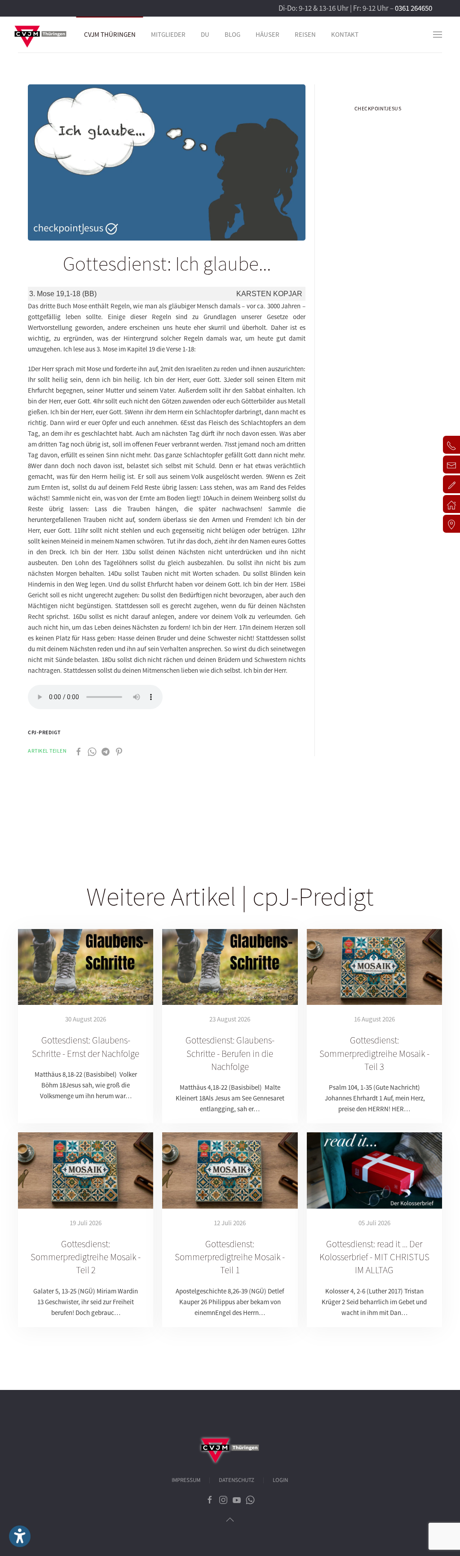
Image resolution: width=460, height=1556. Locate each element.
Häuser (267, 34)
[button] (437, 35)
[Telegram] (105, 750)
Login (280, 1480)
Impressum (186, 1480)
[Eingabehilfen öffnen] (20, 1536)
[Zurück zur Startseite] (40, 35)
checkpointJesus (378, 108)
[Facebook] (78, 750)
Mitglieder (168, 34)
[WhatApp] (92, 750)
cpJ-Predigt (44, 732)
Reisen (305, 34)
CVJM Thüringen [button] (110, 34)
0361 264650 (413, 8)
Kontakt (344, 34)
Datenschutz (236, 1480)
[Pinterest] (119, 750)
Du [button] (205, 34)
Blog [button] (232, 34)
